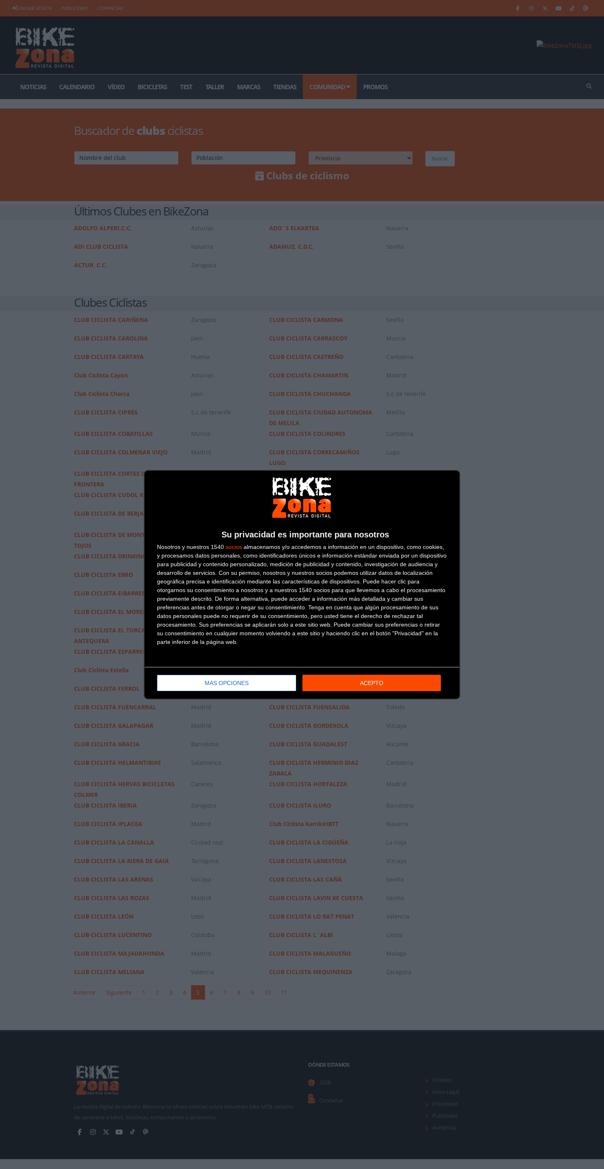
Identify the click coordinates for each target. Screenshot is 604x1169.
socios (234, 547)
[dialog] (302, 584)
